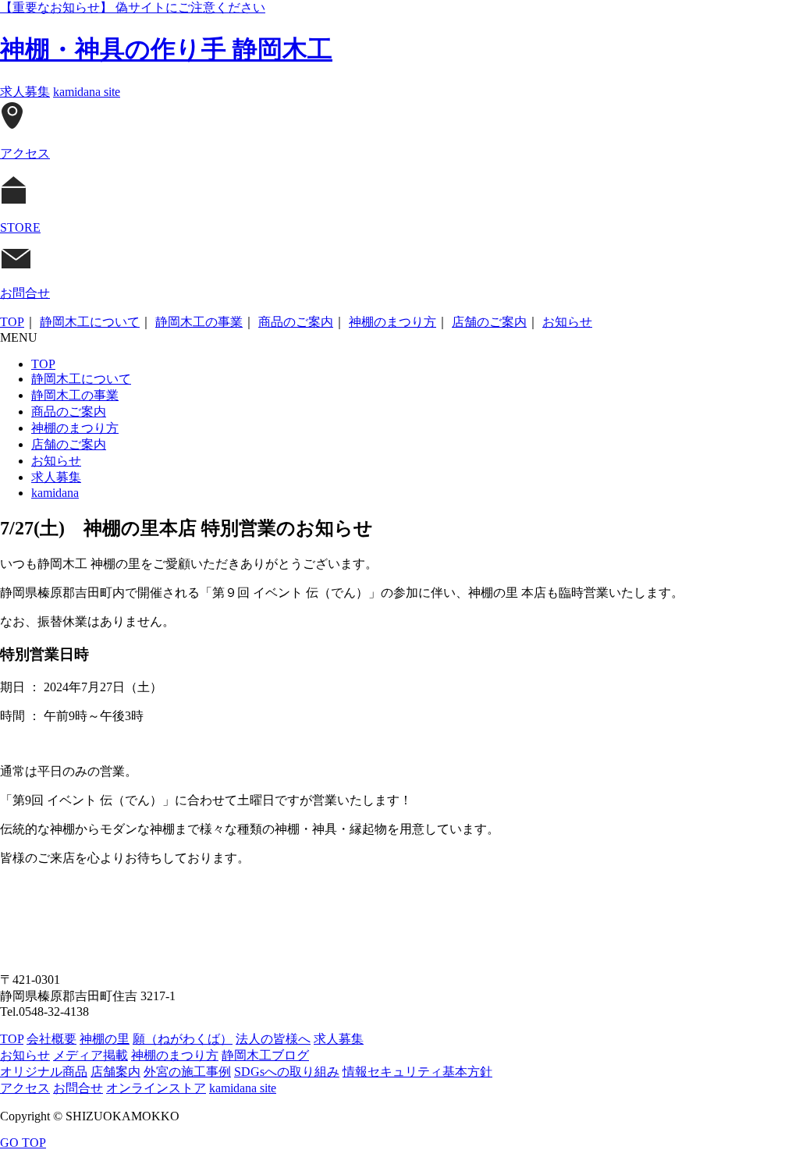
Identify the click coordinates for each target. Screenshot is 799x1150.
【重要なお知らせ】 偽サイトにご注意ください (132, 7)
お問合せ (78, 1088)
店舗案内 (115, 1071)
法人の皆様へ (273, 1038)
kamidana (55, 492)
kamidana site (86, 91)
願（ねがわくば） (183, 1038)
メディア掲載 (90, 1055)
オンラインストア (156, 1088)
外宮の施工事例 (187, 1071)
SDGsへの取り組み (286, 1071)
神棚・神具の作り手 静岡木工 (166, 49)
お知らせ (567, 321)
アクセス (25, 1088)
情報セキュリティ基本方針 (417, 1071)
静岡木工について (90, 321)
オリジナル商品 (43, 1071)
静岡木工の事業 (199, 321)
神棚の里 (105, 1038)
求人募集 (25, 91)
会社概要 (51, 1038)
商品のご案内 (295, 321)
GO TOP (23, 1142)
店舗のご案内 (489, 321)
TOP (12, 321)
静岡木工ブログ (265, 1055)
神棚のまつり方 (392, 321)
